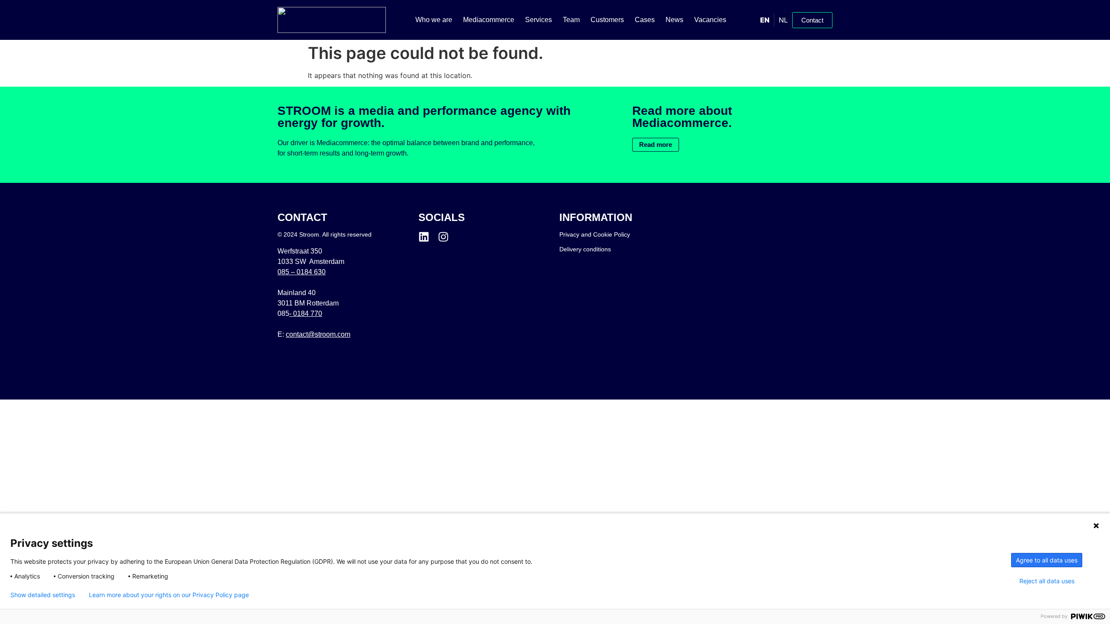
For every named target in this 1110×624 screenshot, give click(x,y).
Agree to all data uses (1046, 560)
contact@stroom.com (318, 334)
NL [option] (783, 20)
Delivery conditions (585, 249)
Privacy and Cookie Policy (594, 234)
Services (538, 19)
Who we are (433, 19)
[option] (783, 19)
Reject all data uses (1046, 581)
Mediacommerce (488, 19)
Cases (645, 19)
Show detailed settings (42, 595)
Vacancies (710, 19)
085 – (302, 272)
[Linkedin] (423, 236)
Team (571, 19)
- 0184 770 (305, 313)
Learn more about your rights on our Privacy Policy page (169, 595)
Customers (607, 19)
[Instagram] (443, 236)
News (674, 19)
